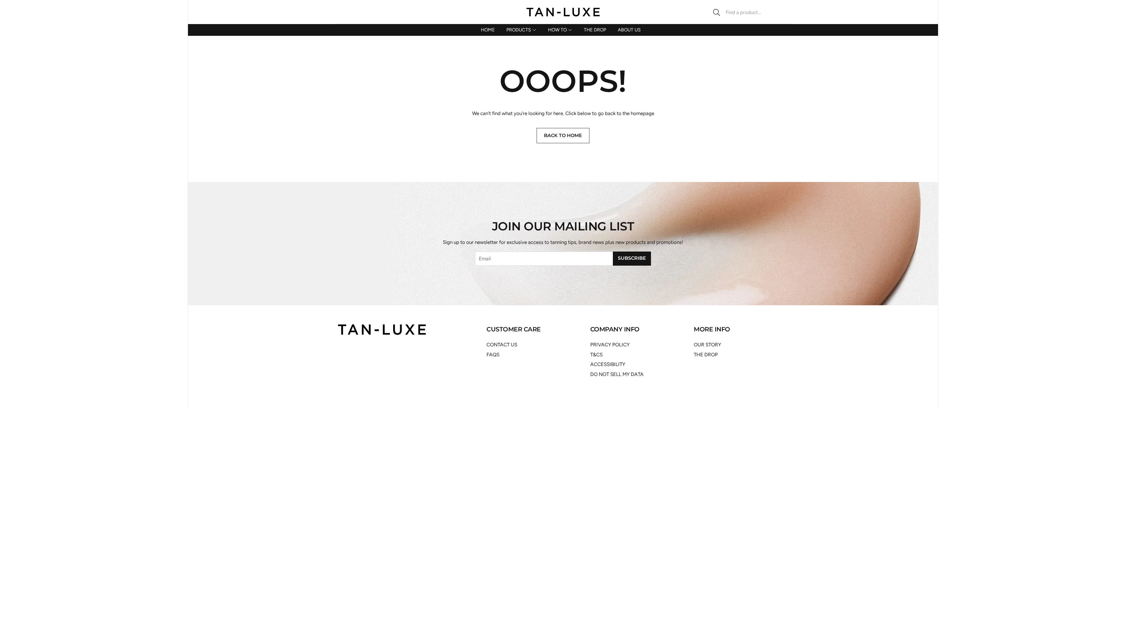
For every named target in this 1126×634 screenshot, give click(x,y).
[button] (749, 12)
